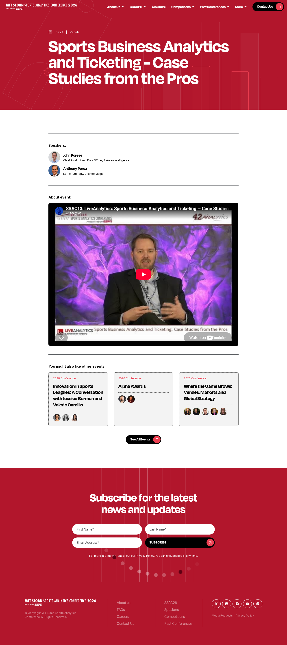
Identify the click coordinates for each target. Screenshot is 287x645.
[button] (41, 7)
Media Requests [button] (222, 615)
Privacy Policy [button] (145, 555)
